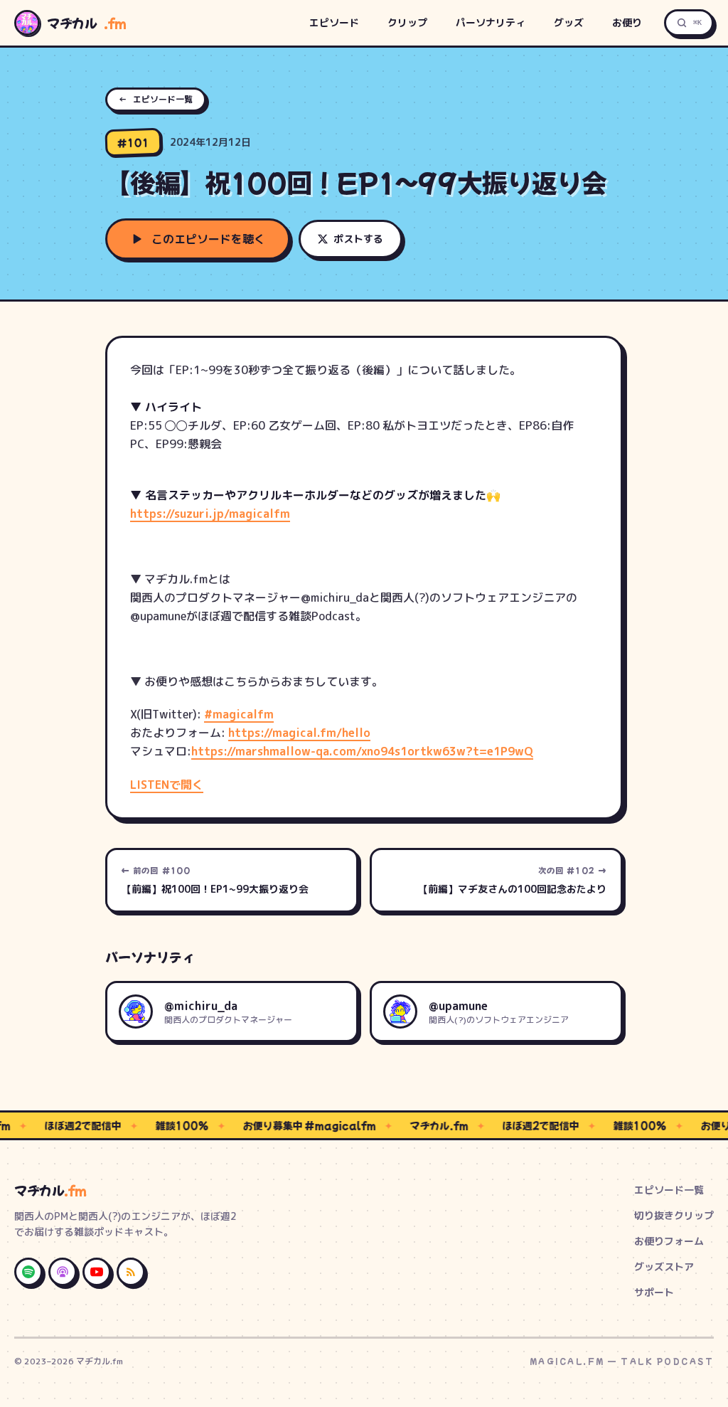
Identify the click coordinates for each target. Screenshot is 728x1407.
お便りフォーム (669, 1241)
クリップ (407, 22)
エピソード (334, 22)
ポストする (358, 238)
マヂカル (87, 23)
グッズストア (664, 1266)
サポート (654, 1292)
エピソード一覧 (156, 99)
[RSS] (131, 1272)
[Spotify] (28, 1272)
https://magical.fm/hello (299, 732)
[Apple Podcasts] (62, 1272)
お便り (627, 22)
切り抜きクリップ (674, 1215)
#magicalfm (239, 714)
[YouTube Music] (96, 1272)
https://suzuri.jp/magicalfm (210, 513)
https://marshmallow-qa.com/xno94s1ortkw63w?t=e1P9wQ (362, 751)
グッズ (569, 22)
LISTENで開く (166, 784)
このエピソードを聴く (208, 239)
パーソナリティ (490, 22)
